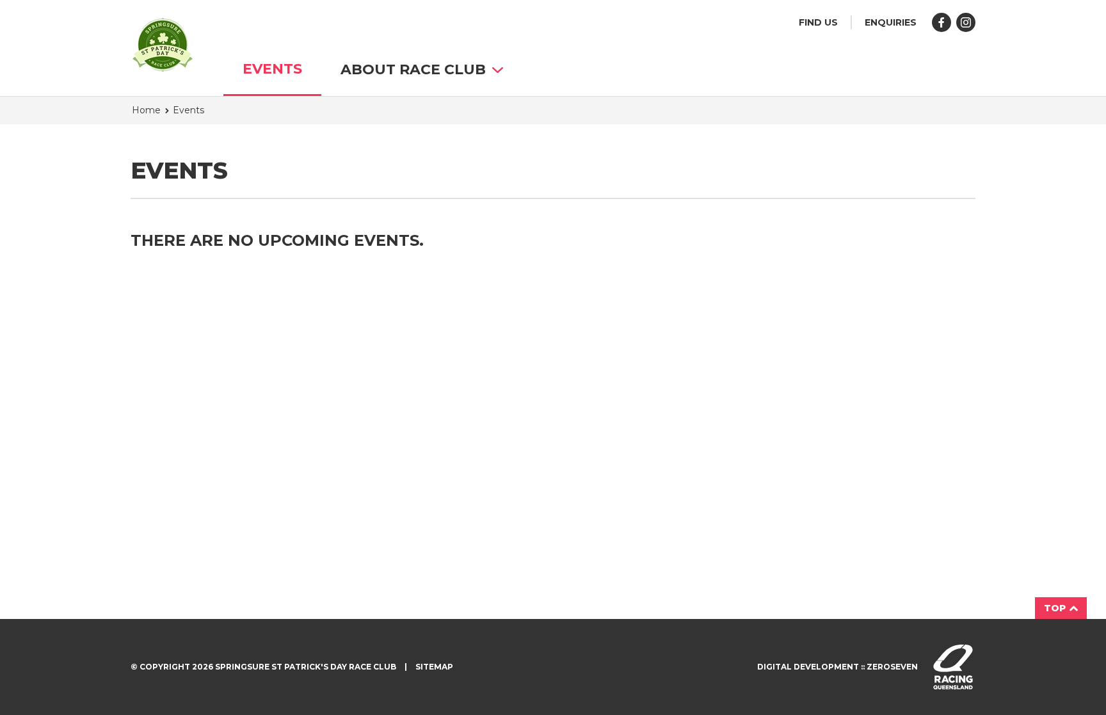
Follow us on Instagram (965, 22)
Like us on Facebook (941, 22)
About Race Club (413, 69)
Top (1056, 608)
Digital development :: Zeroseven (837, 666)
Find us (818, 22)
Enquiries (891, 22)
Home (146, 110)
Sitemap (434, 666)
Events (272, 68)
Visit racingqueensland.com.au (953, 667)
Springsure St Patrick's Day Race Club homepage (163, 45)
